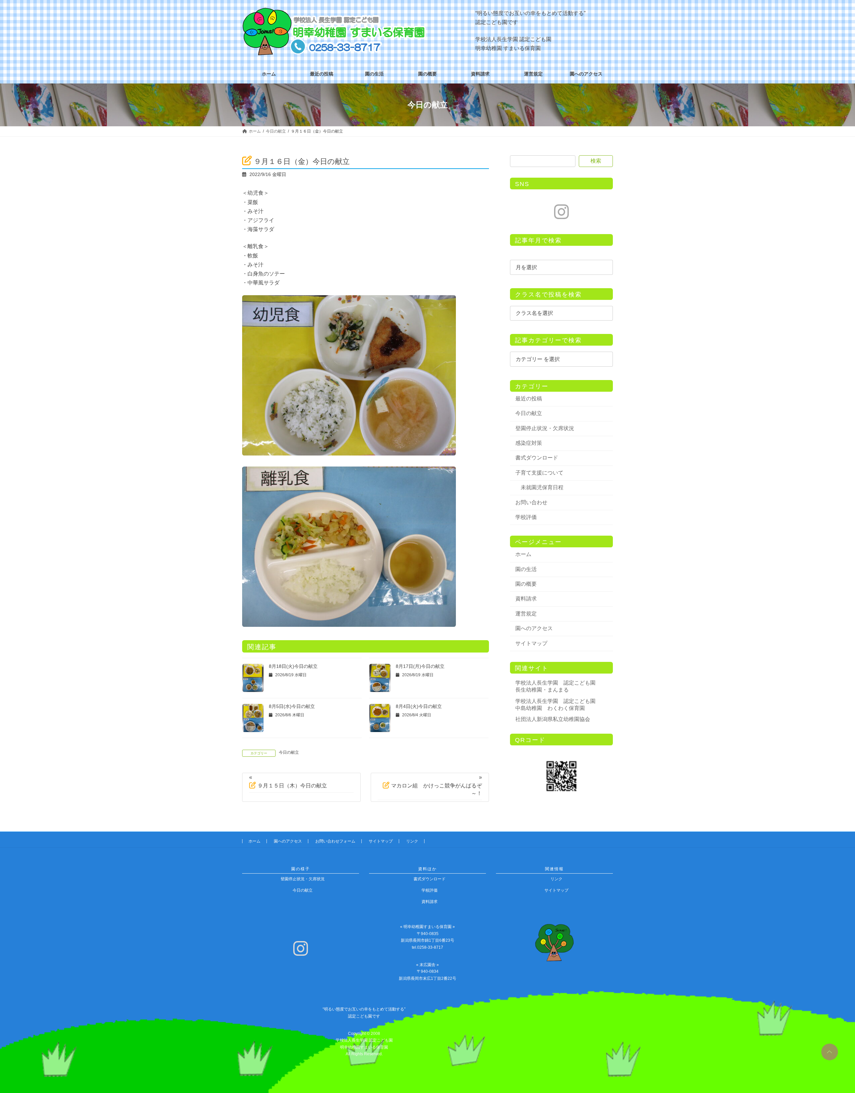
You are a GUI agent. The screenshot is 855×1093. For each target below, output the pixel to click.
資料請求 (526, 598)
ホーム (523, 554)
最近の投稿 (528, 398)
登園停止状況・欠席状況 (544, 428)
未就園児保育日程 (542, 487)
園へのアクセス (534, 628)
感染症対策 (528, 443)
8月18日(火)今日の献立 (293, 666)
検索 (595, 161)
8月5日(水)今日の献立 (292, 706)
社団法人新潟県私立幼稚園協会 (552, 719)
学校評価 (526, 517)
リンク (412, 841)
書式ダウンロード (536, 458)
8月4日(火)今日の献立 (419, 706)
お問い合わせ (531, 502)
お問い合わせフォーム (335, 841)
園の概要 (526, 584)
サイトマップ (531, 643)
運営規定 (526, 613)
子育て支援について (539, 473)
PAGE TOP (828, 1049)
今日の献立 (289, 752)
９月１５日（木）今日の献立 (292, 785)
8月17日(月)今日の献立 (420, 666)
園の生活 (526, 569)
